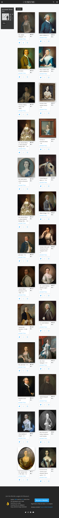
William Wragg (43, 213)
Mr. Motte (20, 71)
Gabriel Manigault (44, 397)
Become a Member (42, 500)
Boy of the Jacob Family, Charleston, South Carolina (44, 434)
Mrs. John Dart (21, 364)
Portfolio (19, 9)
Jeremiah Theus (22, 39)
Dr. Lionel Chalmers (44, 323)
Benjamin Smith (22, 398)
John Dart (20, 255)
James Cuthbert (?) (44, 35)
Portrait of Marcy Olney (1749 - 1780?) (22, 106)
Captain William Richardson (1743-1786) (22, 290)
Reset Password (48, 507)
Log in (42, 507)
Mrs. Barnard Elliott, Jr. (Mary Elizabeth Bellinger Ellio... (23, 144)
